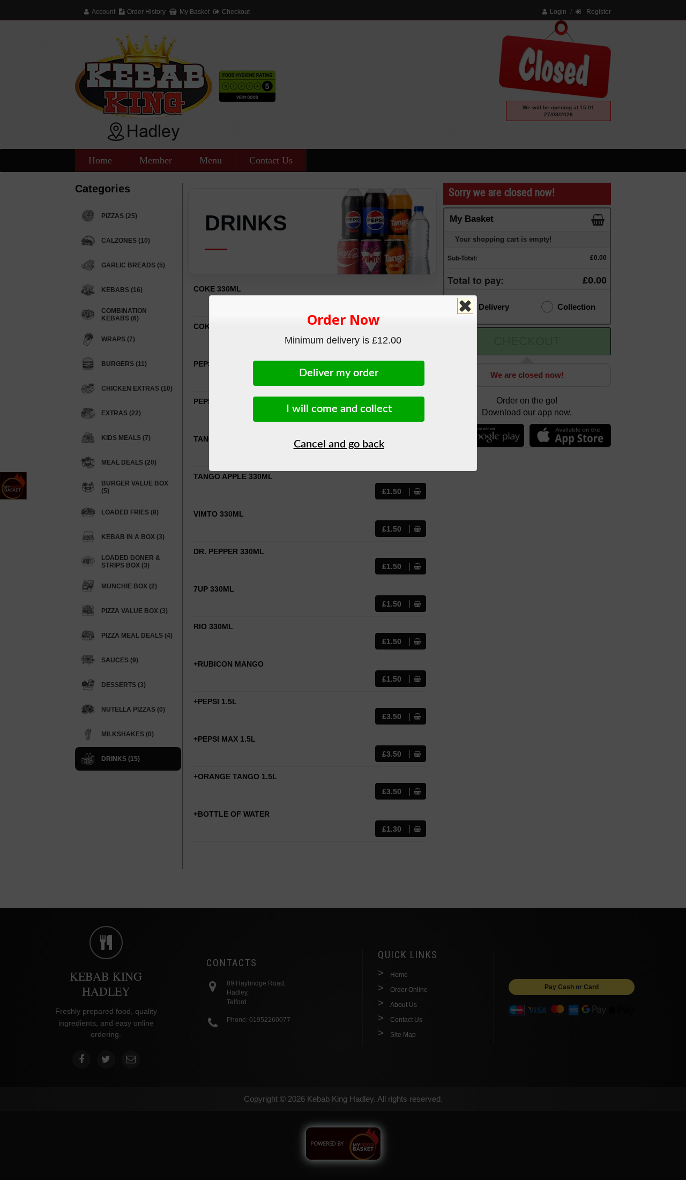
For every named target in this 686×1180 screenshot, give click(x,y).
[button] (463, 303)
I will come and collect (339, 409)
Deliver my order (338, 373)
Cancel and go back (339, 444)
